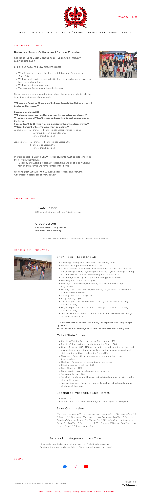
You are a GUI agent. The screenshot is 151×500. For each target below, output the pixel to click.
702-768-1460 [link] (127, 17)
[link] (75, 17)
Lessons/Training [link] (73, 32)
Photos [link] (114, 32)
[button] (36, 32)
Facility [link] (52, 32)
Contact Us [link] (108, 491)
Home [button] (40, 491)
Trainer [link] (48, 491)
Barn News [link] (86, 491)
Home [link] (23, 32)
